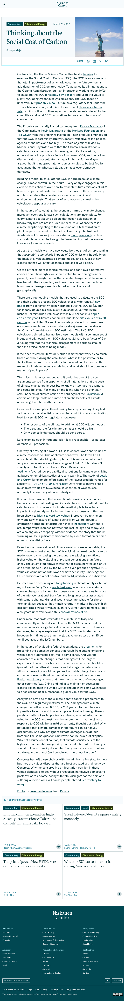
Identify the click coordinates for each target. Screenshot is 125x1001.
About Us (6, 932)
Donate (86, 965)
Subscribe (87, 969)
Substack (46, 969)
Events (85, 953)
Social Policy (88, 944)
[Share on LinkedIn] (94, 61)
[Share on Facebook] (88, 61)
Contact (86, 973)
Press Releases (8, 953)
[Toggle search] (4, 4)
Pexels (64, 791)
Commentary (48, 957)
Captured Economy (50, 944)
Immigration (88, 940)
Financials (6, 940)
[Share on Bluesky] (106, 61)
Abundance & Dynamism (53, 940)
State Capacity (48, 936)
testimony (23, 471)
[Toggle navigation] (121, 4)
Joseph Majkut (15, 50)
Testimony (6, 957)
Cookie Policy (41, 989)
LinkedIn (117, 980)
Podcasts (46, 965)
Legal (4, 965)
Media (45, 961)
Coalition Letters (9, 961)
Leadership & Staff (10, 936)
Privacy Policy (56, 989)
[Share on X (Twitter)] (100, 61)
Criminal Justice (90, 936)
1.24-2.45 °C (39, 484)
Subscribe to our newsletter (16, 980)
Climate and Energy (91, 932)
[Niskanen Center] (62, 4)
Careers (86, 957)
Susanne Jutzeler (41, 791)
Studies (45, 953)
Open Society (48, 932)
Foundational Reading (51, 973)
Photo (21, 791)
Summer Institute (90, 961)
